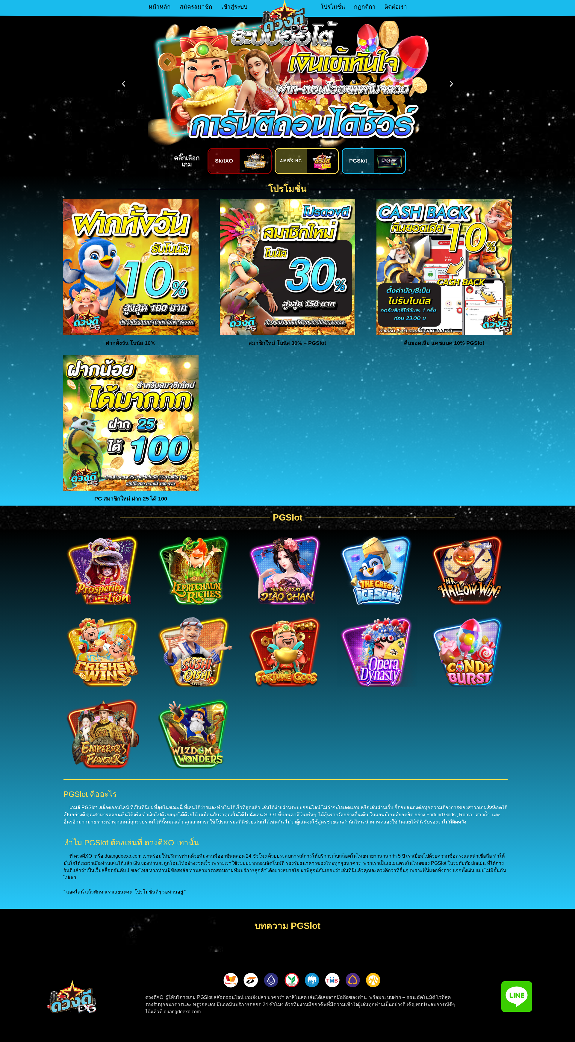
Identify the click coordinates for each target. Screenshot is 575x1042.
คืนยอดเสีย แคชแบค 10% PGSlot (444, 343)
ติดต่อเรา (396, 7)
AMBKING (291, 161)
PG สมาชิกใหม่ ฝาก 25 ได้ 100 (130, 499)
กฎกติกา (365, 7)
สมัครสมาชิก (196, 7)
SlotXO (224, 161)
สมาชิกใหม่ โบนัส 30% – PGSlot (287, 343)
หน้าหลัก (160, 7)
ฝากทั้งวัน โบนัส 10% (130, 343)
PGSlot (358, 161)
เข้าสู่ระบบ (234, 7)
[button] (123, 84)
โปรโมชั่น (333, 7)
